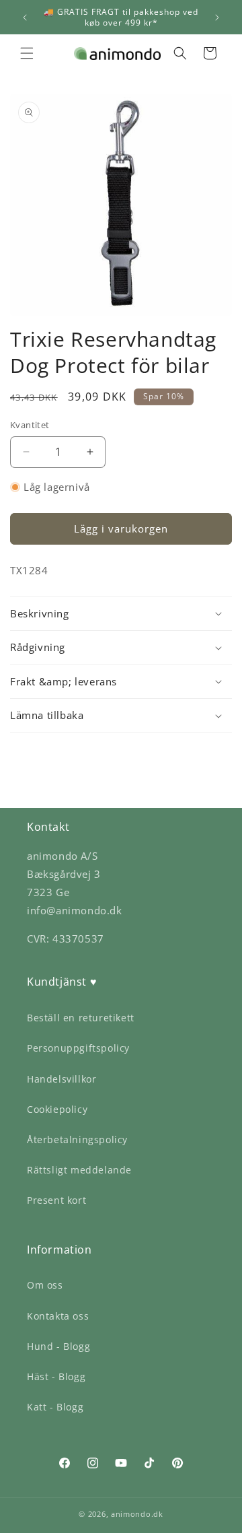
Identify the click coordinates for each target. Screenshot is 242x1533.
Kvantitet (30, 425)
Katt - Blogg (55, 1406)
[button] (27, 53)
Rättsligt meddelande (79, 1169)
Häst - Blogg (56, 1376)
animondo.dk (137, 1514)
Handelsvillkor (61, 1078)
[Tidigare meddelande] (25, 17)
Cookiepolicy (57, 1109)
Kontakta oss (58, 1315)
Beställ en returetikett (80, 1017)
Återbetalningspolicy (77, 1139)
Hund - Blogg (58, 1346)
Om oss (45, 1285)
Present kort (56, 1200)
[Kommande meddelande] (217, 17)
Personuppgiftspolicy (78, 1048)
